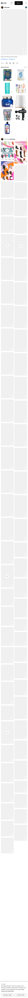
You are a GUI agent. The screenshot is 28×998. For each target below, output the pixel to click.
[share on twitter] (13, 63)
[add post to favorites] (24, 52)
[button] (26, 3)
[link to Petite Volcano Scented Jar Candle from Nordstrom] (7, 101)
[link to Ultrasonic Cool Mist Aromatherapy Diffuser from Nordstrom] (20, 101)
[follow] (26, 7)
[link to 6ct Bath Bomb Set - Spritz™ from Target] (7, 114)
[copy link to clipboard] (17, 63)
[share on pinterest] (10, 63)
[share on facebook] (6, 63)
